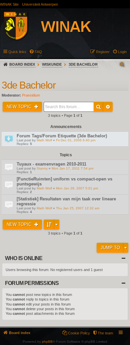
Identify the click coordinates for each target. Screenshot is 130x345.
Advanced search (108, 107)
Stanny (42, 168)
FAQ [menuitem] (38, 52)
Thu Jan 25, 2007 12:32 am (77, 208)
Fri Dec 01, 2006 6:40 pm (75, 140)
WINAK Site (9, 4)
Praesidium (31, 95)
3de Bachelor (83, 64)
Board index (22, 64)
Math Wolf (44, 140)
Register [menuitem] (103, 52)
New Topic (20, 106)
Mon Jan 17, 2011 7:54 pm (72, 168)
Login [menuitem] (122, 52)
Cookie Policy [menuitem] (79, 333)
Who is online (24, 258)
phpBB (47, 341)
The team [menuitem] (105, 333)
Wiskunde (52, 64)
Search (98, 107)
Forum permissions (32, 283)
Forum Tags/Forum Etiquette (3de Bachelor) (62, 135)
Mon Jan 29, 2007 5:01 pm (77, 188)
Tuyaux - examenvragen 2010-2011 (51, 164)
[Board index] (54, 27)
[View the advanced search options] (123, 64)
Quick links (17, 52)
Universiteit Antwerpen (40, 4)
